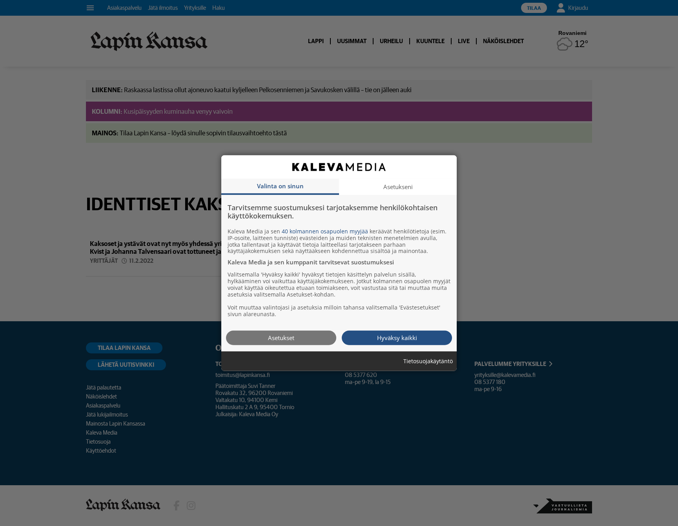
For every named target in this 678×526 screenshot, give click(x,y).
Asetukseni (398, 186)
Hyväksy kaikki (397, 337)
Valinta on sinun (280, 185)
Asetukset (281, 337)
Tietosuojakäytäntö (428, 361)
